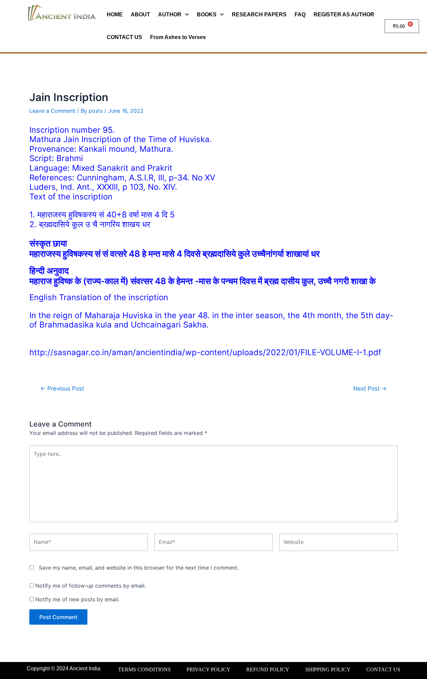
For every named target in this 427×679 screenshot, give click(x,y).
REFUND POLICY (267, 669)
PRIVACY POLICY (208, 669)
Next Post (370, 388)
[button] (173, 14)
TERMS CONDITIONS (144, 669)
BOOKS (207, 14)
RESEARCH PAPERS (259, 14)
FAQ (300, 14)
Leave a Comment (52, 110)
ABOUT (140, 14)
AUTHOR (169, 14)
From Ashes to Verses (178, 37)
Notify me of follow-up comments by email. (90, 585)
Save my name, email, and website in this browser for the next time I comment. (139, 567)
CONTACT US (124, 37)
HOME (115, 14)
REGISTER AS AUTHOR (344, 14)
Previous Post (62, 388)
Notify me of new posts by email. (77, 599)
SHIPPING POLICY (328, 669)
